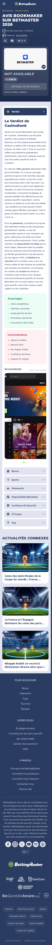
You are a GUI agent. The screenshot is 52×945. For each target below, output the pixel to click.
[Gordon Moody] (25, 887)
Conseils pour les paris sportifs (25, 733)
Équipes (25, 708)
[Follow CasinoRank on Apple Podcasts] (43, 844)
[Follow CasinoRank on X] (22, 844)
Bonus (25, 688)
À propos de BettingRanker (25, 768)
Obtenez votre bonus (25, 86)
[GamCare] (36, 879)
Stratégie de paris (25, 728)
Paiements (25, 693)
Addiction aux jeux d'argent (35, 941)
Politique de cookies (13, 941)
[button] (25, 111)
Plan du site (25, 789)
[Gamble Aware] (21, 895)
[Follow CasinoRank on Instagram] (15, 844)
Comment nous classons (25, 778)
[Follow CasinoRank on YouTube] (29, 844)
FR (24, 851)
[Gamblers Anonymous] (21, 879)
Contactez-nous (25, 784)
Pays (25, 698)
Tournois (25, 703)
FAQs (25, 749)
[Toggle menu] (4, 4)
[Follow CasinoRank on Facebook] (8, 844)
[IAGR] (10, 879)
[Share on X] (5, 40)
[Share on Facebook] (12, 40)
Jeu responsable (25, 738)
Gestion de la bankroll (25, 743)
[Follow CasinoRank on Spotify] (36, 844)
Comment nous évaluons (25, 773)
